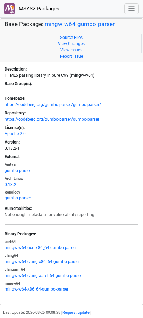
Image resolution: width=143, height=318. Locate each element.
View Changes (71, 43)
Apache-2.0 (15, 133)
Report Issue (71, 56)
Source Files (71, 37)
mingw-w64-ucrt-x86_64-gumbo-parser (41, 247)
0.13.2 (10, 184)
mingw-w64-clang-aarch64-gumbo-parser (43, 275)
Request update (76, 312)
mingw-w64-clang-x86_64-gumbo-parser (42, 261)
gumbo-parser (18, 170)
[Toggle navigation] (131, 8)
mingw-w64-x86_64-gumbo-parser (36, 289)
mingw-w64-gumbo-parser (80, 24)
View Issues (71, 50)
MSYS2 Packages (38, 9)
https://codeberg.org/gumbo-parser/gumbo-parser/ (53, 104)
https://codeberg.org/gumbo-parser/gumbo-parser (52, 119)
